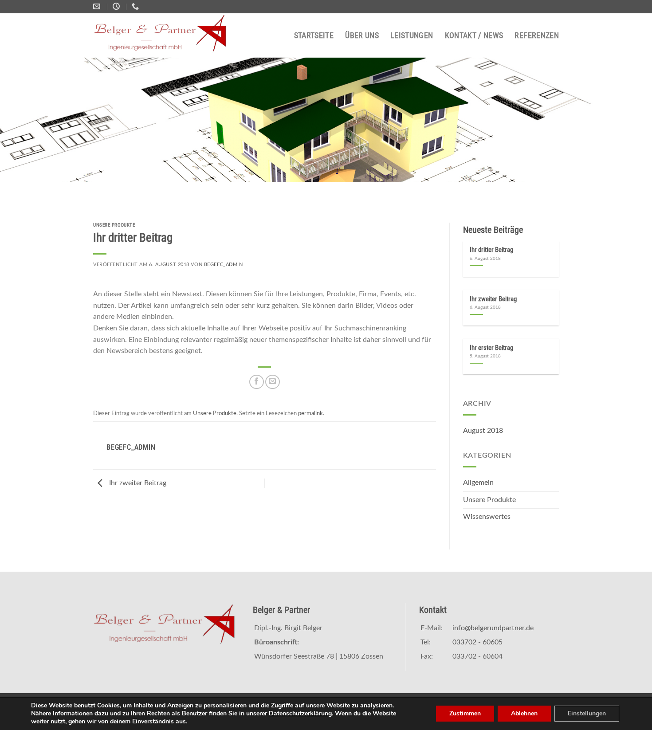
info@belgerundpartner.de (493, 628)
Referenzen (537, 35)
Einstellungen (587, 713)
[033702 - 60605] (136, 6)
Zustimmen (465, 713)
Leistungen (411, 35)
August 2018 (483, 430)
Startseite (314, 35)
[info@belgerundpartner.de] (97, 6)
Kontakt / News (474, 35)
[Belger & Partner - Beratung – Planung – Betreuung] (165, 35)
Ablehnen (524, 713)
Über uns (362, 35)
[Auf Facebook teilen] (256, 382)
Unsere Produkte (114, 225)
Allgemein (478, 482)
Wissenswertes (487, 516)
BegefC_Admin (223, 264)
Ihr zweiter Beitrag (136, 483)
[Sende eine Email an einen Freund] (272, 382)
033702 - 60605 (477, 642)
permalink (310, 413)
